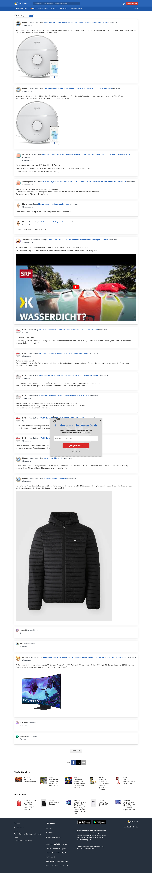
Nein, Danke (76, 451)
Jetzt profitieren (76, 446)
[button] (76, 425)
